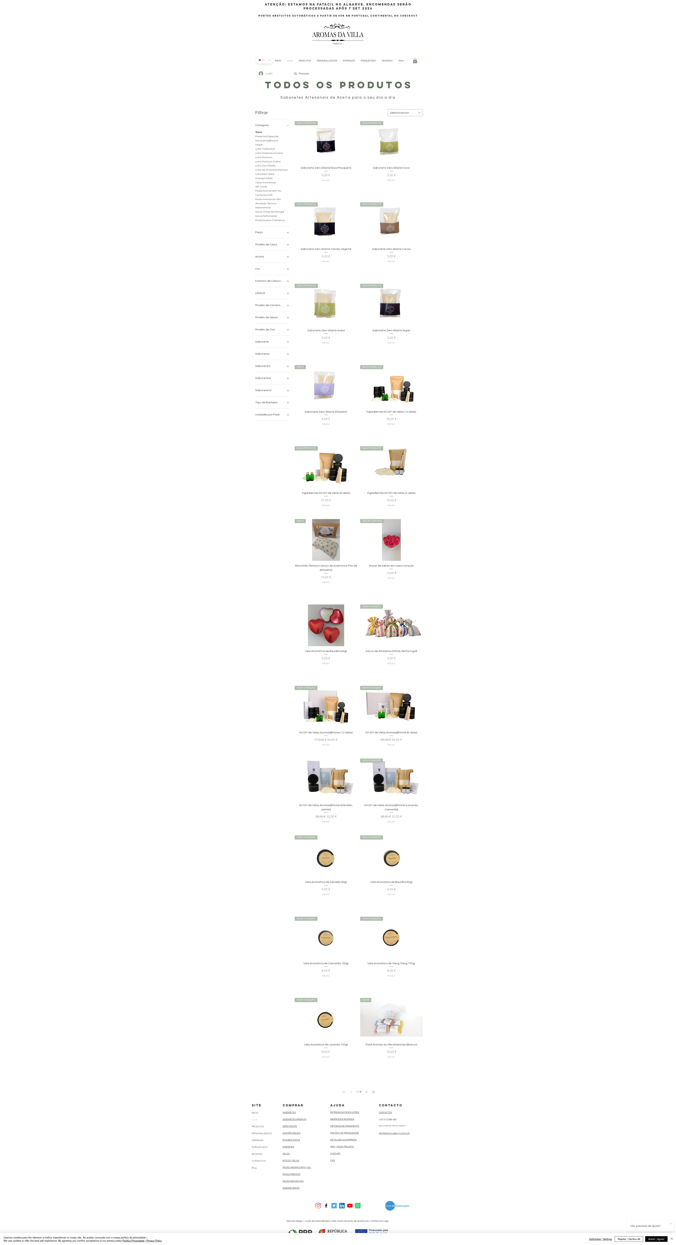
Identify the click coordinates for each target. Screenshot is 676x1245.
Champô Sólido (264, 178)
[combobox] (405, 112)
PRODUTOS (258, 1126)
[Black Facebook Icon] (326, 1205)
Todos (258, 132)
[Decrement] (297, 187)
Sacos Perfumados (266, 216)
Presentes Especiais (266, 136)
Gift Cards (261, 186)
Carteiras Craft (264, 195)
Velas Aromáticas (265, 182)
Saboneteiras (263, 207)
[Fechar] (672, 1239)
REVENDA (257, 1154)
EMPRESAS (257, 1140)
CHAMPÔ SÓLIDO (292, 1133)
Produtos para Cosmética (270, 220)
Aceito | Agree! (656, 1239)
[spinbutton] (326, 187)
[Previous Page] (351, 1092)
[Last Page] (373, 1092)
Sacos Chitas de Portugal (269, 212)
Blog (254, 1167)
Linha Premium (263, 157)
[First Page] (344, 1092)
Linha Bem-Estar (265, 174)
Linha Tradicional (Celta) (269, 153)
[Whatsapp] (358, 1205)
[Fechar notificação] (670, 1223)
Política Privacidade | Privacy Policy (142, 1240)
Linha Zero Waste (265, 165)
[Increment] (354, 187)
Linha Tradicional (265, 149)
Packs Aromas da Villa (268, 199)
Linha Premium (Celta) (267, 161)
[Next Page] (366, 1092)
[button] (415, 60)
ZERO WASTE (290, 1126)
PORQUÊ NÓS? (260, 1147)
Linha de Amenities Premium (271, 170)
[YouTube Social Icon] (350, 1205)
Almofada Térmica (265, 203)
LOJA (255, 1119)
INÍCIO (255, 1113)
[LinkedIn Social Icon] (342, 1205)
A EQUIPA (335, 1153)
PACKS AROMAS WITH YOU (297, 1167)
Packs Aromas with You (268, 191)
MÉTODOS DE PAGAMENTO (344, 1126)
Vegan (259, 145)
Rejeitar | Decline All (629, 1239)
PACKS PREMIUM (291, 1174)
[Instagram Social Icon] (318, 1205)
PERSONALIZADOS (262, 1133)
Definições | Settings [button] (600, 1239)
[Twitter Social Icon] (334, 1205)
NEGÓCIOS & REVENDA (342, 1119)
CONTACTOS (259, 1161)
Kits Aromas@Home (266, 140)
